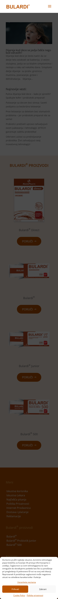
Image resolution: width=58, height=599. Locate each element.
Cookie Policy (19, 595)
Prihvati (15, 589)
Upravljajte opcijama (26, 582)
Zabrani (42, 589)
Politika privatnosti (35, 595)
